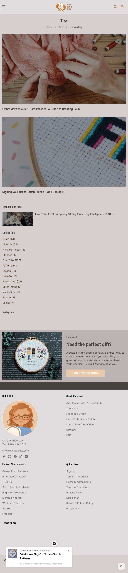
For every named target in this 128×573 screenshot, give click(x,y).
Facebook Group (76, 413)
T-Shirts (7, 481)
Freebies (7, 513)
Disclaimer (72, 497)
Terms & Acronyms (77, 476)
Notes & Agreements (78, 481)
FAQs (69, 435)
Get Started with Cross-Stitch (84, 403)
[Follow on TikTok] (21, 456)
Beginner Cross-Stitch (15, 492)
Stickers (7, 508)
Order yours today (85, 373)
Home (49, 27)
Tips (61, 27)
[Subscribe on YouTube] (15, 456)
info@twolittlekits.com (15, 450)
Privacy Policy (74, 492)
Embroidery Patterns (14, 476)
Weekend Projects (13, 503)
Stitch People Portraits (15, 487)
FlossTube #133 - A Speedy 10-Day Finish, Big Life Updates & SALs (74, 214)
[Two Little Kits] (64, 7)
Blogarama (72, 508)
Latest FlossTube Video (80, 424)
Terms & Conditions (77, 487)
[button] (122, 6)
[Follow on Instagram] (9, 456)
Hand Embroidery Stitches (81, 419)
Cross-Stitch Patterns (15, 471)
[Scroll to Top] (122, 556)
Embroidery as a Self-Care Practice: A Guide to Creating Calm (41, 109)
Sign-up (71, 471)
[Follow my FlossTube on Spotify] (26, 456)
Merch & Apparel (12, 497)
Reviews (71, 429)
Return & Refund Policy (79, 503)
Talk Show (72, 408)
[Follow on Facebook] (4, 456)
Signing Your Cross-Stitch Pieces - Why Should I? (33, 192)
